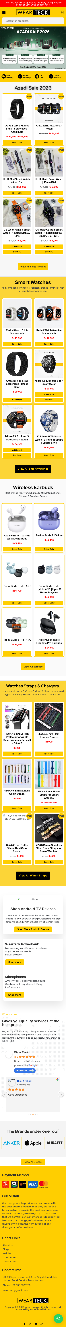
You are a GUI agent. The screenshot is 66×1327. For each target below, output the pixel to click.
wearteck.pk (32, 1307)
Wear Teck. (21, 1052)
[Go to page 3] (35, 1114)
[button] (3, 48)
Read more (17, 399)
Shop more (14, 962)
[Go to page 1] (30, 1114)
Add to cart (17, 246)
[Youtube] (35, 1323)
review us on (23, 1070)
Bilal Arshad (24, 1081)
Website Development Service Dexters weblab (33, 1319)
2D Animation (33, 1314)
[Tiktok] (41, 1323)
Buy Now (17, 252)
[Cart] (62, 12)
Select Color (17, 142)
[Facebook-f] (24, 1323)
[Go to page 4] (37, 1114)
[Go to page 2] (33, 1114)
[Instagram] (30, 1323)
